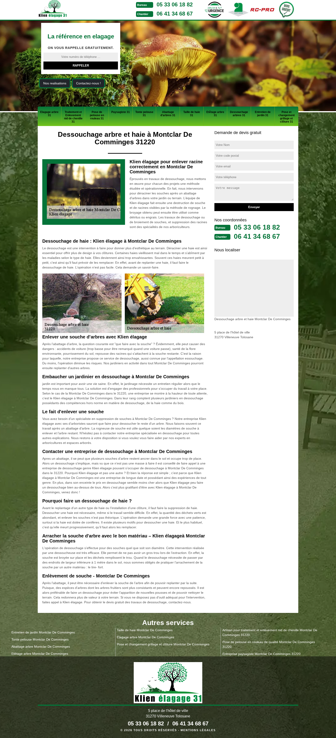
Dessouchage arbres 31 (239, 113)
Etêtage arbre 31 (215, 113)
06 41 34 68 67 (175, 14)
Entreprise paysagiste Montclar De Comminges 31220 (261, 654)
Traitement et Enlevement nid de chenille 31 (73, 116)
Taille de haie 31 (191, 113)
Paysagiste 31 (120, 112)
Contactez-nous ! (88, 83)
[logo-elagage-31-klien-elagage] (70, 9)
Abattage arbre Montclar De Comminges (40, 646)
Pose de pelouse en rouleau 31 (97, 115)
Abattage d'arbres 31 (167, 113)
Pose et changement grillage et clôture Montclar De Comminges (163, 644)
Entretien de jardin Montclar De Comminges (43, 632)
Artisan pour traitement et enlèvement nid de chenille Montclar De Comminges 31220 (269, 632)
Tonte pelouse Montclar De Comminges (40, 639)
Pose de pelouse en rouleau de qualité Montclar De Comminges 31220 (268, 644)
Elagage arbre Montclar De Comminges (145, 637)
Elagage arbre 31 (49, 113)
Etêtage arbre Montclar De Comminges (39, 653)
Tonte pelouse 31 (144, 113)
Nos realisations (54, 83)
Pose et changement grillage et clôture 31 (286, 116)
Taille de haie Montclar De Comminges (145, 630)
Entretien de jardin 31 (263, 113)
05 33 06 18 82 (175, 4)
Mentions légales (198, 730)
